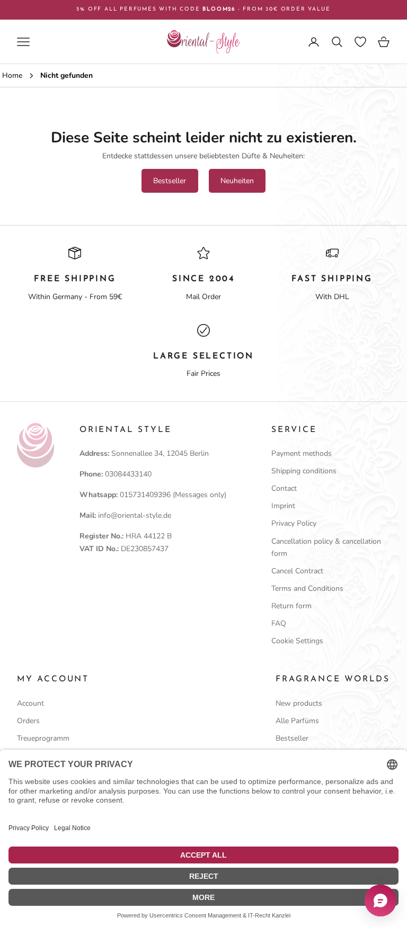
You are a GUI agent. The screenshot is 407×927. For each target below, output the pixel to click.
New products (299, 703)
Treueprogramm (43, 738)
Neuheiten (237, 181)
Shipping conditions (304, 471)
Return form (291, 606)
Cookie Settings (297, 641)
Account (30, 703)
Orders (28, 721)
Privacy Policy (293, 523)
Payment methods (301, 453)
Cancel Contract (297, 571)
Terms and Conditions (307, 588)
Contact (284, 488)
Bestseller (169, 181)
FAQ (278, 623)
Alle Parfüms (297, 721)
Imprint (283, 506)
